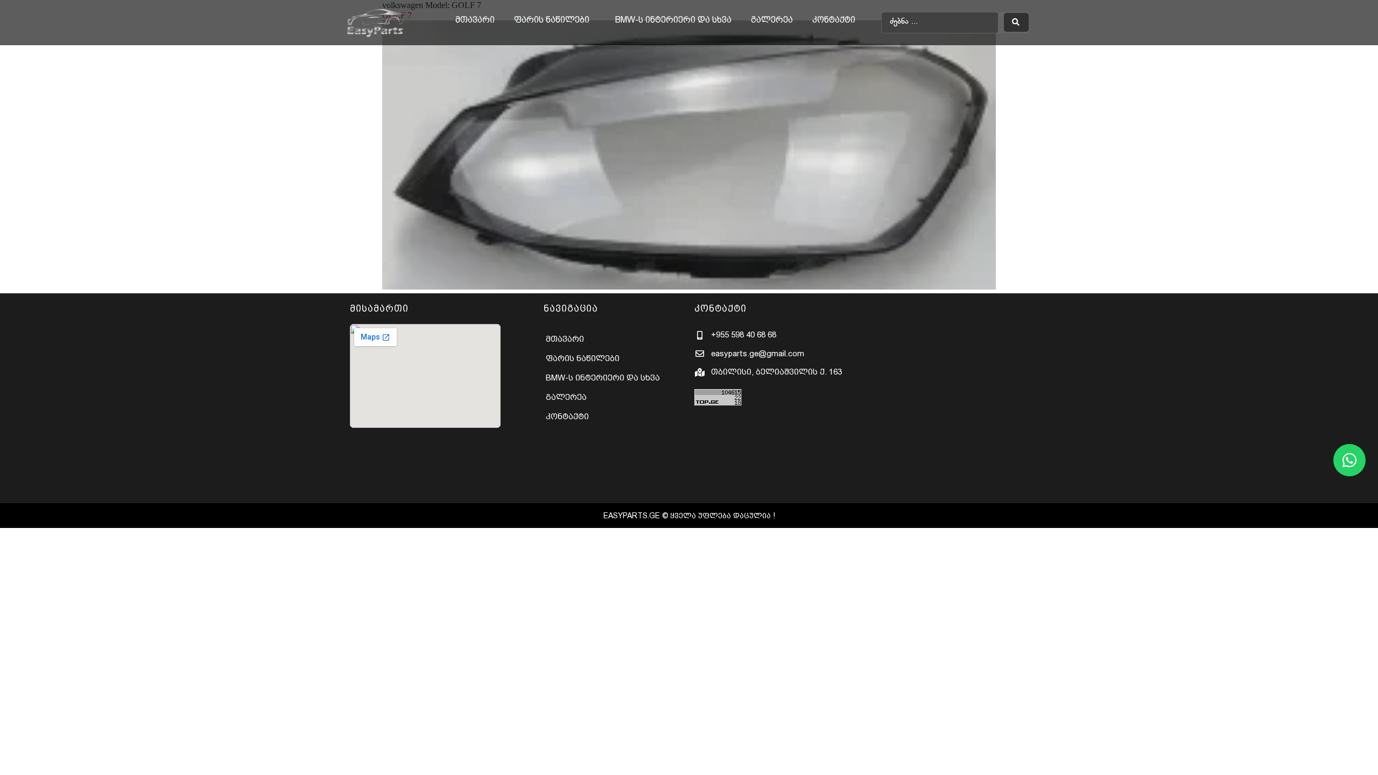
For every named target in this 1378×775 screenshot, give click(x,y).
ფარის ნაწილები (551, 19)
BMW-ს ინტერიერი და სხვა (673, 19)
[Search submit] (1016, 22)
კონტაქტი (833, 19)
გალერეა (772, 19)
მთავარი (475, 19)
